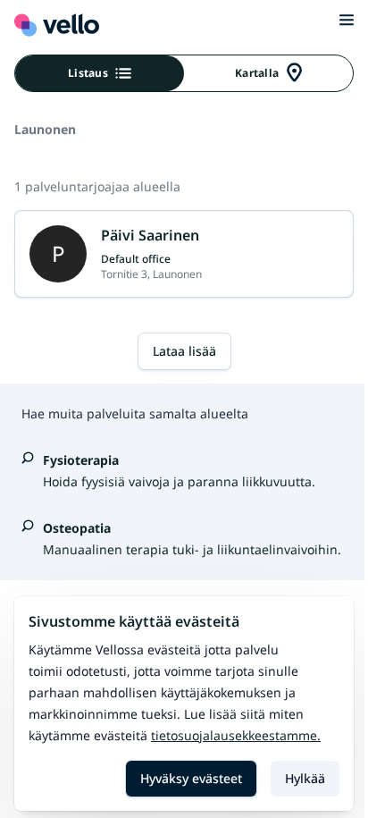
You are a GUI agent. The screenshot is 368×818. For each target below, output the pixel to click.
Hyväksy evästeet (191, 778)
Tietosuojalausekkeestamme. (236, 735)
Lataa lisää (184, 350)
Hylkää (305, 778)
